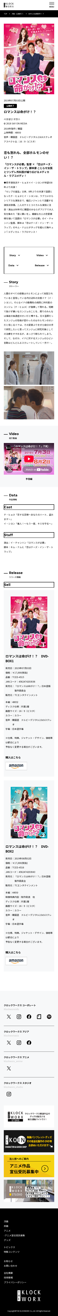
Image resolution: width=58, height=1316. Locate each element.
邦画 (6, 1226)
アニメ (7, 1230)
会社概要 (8, 1273)
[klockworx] (9, 5)
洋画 (6, 1221)
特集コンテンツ (12, 1251)
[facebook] (29, 1017)
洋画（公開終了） (18, 14)
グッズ (7, 1240)
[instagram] (19, 1017)
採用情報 (8, 1277)
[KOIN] (29, 1141)
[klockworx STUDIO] (29, 1191)
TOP (5, 14)
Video (40, 255)
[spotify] (49, 1017)
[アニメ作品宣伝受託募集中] (29, 1166)
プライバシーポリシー (15, 1282)
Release (40, 265)
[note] (39, 1016)
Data (11, 265)
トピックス (9, 1247)
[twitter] (9, 1017)
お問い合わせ (10, 1265)
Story (12, 255)
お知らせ (8, 1261)
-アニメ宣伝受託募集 (14, 1235)
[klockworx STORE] (29, 1116)
